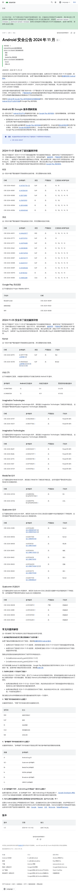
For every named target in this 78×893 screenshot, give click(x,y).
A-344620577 (23, 233)
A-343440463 (23, 210)
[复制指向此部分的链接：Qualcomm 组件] (18, 510)
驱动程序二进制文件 (8, 873)
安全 (14, 33)
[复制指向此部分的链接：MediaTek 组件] (17, 476)
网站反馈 (39, 884)
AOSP (4, 33)
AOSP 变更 (10, 24)
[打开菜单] (3, 2)
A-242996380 (23, 243)
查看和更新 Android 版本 (42, 641)
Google (33, 807)
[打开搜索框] (52, 2)
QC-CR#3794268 (31, 566)
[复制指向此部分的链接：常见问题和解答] (20, 629)
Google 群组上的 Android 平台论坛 (38, 870)
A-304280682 (23, 268)
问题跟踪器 (56, 873)
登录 (74, 2)
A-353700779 (23, 258)
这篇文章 (40, 668)
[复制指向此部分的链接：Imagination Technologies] (26, 400)
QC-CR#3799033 (31, 573)
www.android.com (58, 864)
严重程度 (58, 157)
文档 (3, 8)
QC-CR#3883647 (31, 580)
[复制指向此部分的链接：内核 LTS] (11, 373)
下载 (3, 864)
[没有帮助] (74, 32)
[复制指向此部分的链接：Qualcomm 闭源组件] (22, 587)
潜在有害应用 (63, 125)
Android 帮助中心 (58, 858)
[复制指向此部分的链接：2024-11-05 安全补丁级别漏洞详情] (40, 320)
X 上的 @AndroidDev (33, 861)
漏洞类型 (50, 157)
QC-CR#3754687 (31, 545)
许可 (25, 884)
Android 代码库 (7, 858)
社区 (13, 884)
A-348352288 (23, 278)
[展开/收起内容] (10, 46)
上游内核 (22, 357)
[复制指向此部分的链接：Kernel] (10, 339)
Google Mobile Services (60, 867)
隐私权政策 (32, 884)
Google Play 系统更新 (53, 164)
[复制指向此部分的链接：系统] (8, 217)
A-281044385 (23, 205)
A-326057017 (23, 263)
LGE (45, 807)
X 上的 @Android (32, 858)
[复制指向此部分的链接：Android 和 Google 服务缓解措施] (39, 109)
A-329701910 (23, 238)
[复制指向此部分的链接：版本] (9, 815)
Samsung (65, 807)
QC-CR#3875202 (31, 532)
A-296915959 (23, 200)
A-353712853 (23, 195)
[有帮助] (71, 32)
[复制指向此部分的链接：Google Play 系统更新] (23, 285)
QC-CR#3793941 (31, 559)
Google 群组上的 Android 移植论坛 (38, 876)
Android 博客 (31, 864)
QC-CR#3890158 (31, 539)
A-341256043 (23, 190)
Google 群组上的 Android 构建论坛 (38, 873)
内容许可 (20, 845)
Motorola (52, 807)
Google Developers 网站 (66, 793)
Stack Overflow (57, 870)
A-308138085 (23, 248)
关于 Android (6, 884)
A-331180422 (23, 273)
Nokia (58, 807)
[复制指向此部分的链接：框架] (8, 170)
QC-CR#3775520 (31, 552)
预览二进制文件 (7, 867)
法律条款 (19, 884)
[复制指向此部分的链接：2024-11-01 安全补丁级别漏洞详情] (39, 151)
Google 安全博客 (32, 867)
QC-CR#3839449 (31, 530)
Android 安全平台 (19, 113)
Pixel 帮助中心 (57, 861)
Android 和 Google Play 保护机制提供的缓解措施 (23, 99)
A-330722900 (23, 253)
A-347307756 (23, 185)
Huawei (40, 807)
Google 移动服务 (24, 127)
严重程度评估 (27, 93)
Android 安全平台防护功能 (11, 101)
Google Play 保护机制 (46, 113)
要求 (3, 861)
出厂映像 (5, 870)
